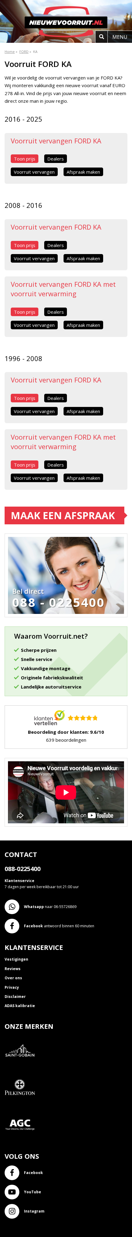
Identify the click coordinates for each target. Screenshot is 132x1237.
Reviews (13, 968)
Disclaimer (15, 996)
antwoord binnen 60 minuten (59, 926)
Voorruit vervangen (34, 172)
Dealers (55, 159)
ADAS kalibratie (20, 1005)
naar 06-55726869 (50, 906)
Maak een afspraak (63, 515)
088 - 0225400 (58, 602)
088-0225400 (23, 869)
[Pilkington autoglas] (22, 1106)
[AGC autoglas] (22, 1143)
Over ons (13, 977)
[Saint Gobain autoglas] (22, 1069)
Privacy (12, 987)
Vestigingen (16, 959)
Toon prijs (24, 159)
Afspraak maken (83, 172)
